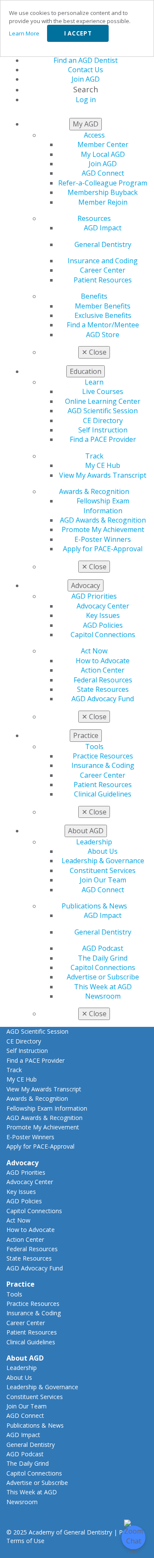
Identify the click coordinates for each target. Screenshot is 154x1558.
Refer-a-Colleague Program (102, 183)
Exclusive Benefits (102, 315)
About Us (103, 851)
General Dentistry (102, 244)
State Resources (103, 689)
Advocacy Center (103, 606)
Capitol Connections (103, 634)
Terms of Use (25, 1541)
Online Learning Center (102, 401)
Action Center (102, 670)
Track (94, 456)
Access (94, 135)
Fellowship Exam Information (103, 505)
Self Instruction (102, 430)
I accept (78, 33)
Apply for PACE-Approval (102, 548)
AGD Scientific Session (103, 410)
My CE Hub (102, 465)
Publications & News (94, 906)
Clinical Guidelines (102, 794)
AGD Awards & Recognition (103, 520)
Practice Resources (103, 756)
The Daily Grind (102, 958)
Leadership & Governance (103, 860)
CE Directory (103, 420)
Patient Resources (103, 280)
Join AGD (103, 163)
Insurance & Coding (102, 765)
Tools (94, 746)
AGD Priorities (94, 596)
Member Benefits (102, 306)
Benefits (94, 296)
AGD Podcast (102, 948)
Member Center (102, 144)
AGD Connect (103, 173)
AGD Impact (102, 227)
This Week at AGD (103, 986)
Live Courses (102, 391)
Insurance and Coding (103, 260)
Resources (94, 218)
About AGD (25, 1358)
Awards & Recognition (94, 491)
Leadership (94, 842)
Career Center (102, 270)
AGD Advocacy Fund (102, 698)
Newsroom (103, 996)
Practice (20, 1284)
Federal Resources (103, 680)
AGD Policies (103, 625)
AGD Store (102, 334)
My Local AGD (103, 154)
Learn (94, 382)
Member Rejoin (102, 202)
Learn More (24, 33)
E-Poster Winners (102, 539)
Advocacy (22, 1162)
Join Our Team (103, 880)
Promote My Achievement (103, 529)
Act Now (94, 651)
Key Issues (103, 615)
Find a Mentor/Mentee (103, 324)
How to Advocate (103, 660)
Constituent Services (103, 870)
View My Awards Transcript (102, 475)
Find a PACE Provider (103, 439)
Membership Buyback (103, 192)
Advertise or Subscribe (103, 977)
